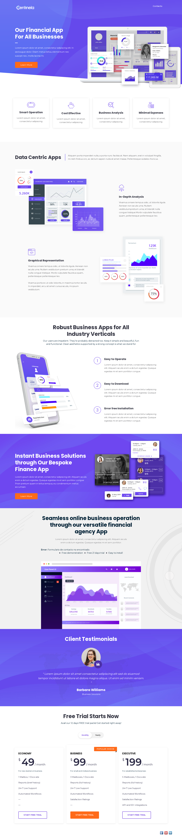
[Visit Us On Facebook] (161, 832)
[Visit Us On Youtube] (166, 832)
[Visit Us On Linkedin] (170, 832)
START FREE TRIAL (33, 815)
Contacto (157, 6)
